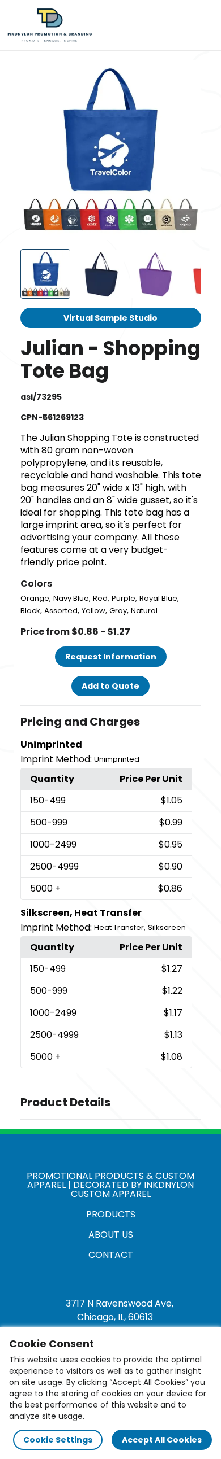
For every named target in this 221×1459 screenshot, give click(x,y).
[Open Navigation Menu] (201, 25)
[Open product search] (178, 25)
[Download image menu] (186, 74)
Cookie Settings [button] (57, 1439)
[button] (110, 722)
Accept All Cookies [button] (162, 1439)
